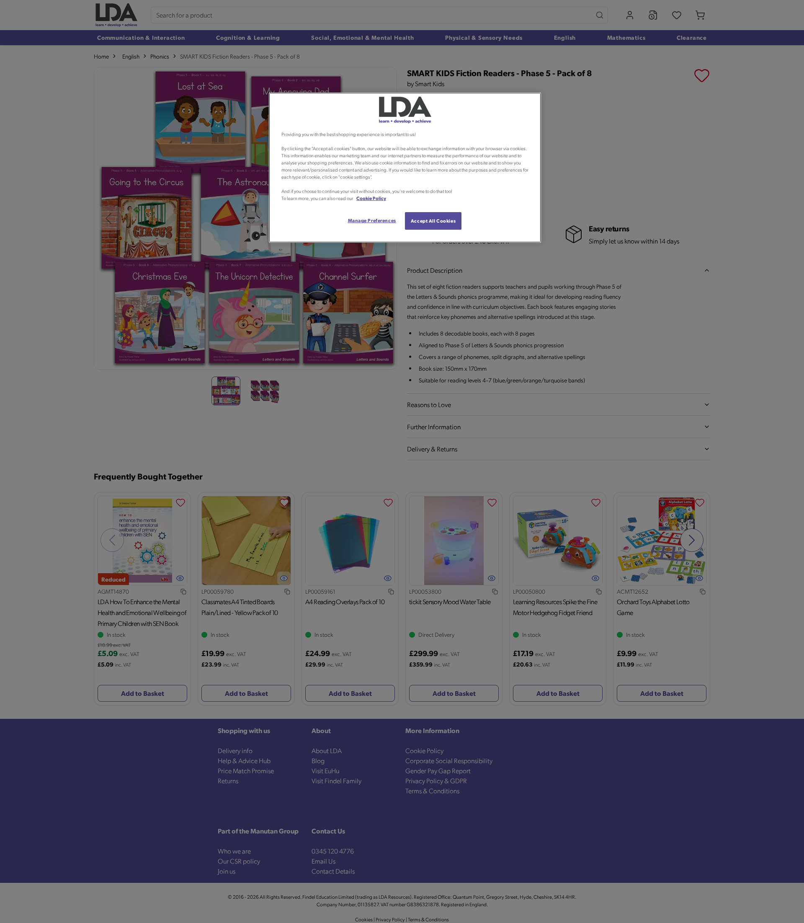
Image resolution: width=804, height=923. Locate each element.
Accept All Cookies (433, 221)
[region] (405, 167)
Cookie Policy (371, 198)
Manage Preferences (372, 220)
